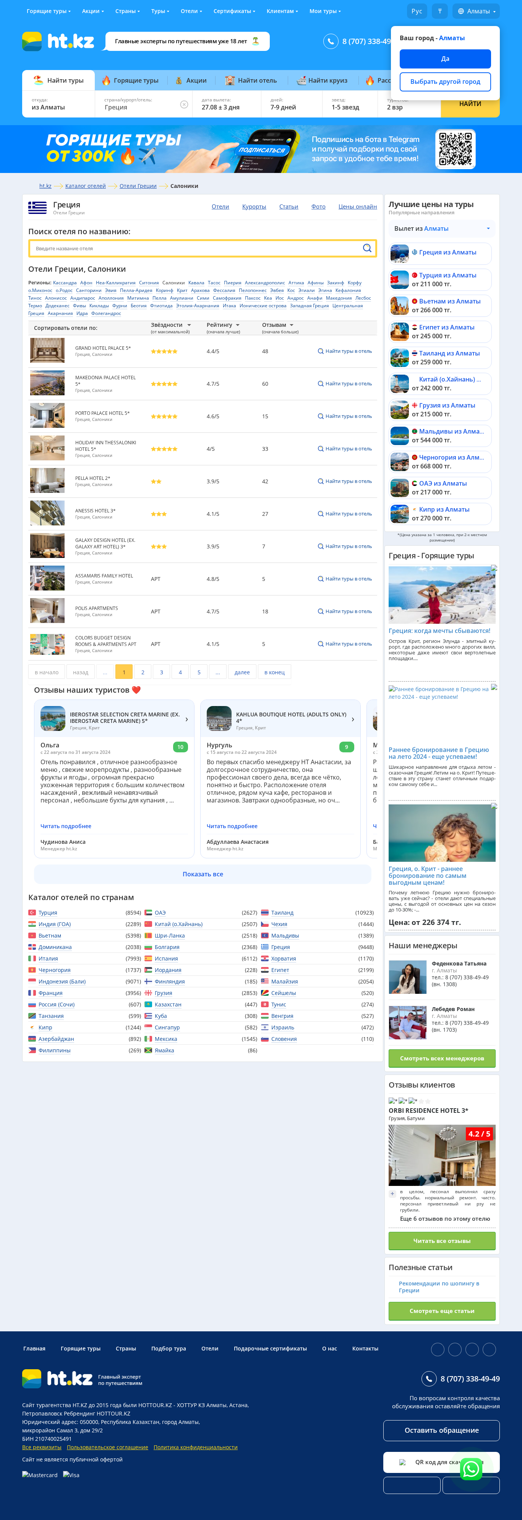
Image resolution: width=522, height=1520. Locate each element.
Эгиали (306, 290)
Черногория (55, 970)
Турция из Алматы (448, 275)
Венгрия (282, 1015)
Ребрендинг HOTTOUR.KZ (97, 1413)
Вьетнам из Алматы (450, 301)
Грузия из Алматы (447, 405)
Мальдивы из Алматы (453, 431)
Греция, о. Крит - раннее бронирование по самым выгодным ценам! (428, 875)
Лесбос (363, 298)
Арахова (200, 290)
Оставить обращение (442, 1430)
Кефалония (348, 290)
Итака (229, 305)
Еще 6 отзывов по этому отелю (445, 1218)
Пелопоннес (253, 290)
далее (242, 672)
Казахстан (168, 1004)
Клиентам (280, 11)
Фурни (119, 305)
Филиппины (55, 1050)
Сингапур (167, 1027)
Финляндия (170, 981)
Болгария (167, 947)
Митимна (138, 298)
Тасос (214, 282)
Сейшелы (283, 992)
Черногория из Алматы (455, 457)
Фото (318, 206)
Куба (161, 1015)
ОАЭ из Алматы (443, 483)
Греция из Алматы (448, 252)
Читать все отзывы (442, 1240)
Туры (158, 11)
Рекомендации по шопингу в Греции (439, 1287)
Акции (91, 11)
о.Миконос (40, 290)
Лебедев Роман (453, 1009)
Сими (203, 298)
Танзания (51, 1015)
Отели (189, 11)
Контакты (365, 1348)
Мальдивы (285, 935)
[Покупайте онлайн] (52, 1475)
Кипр (45, 1027)
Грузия (163, 992)
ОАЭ (160, 912)
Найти (470, 103)
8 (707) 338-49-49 (372, 41)
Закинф (335, 282)
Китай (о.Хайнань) (179, 924)
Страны (125, 11)
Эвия (111, 290)
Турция (48, 912)
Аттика (296, 282)
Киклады (99, 305)
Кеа (268, 298)
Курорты (254, 206)
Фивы (79, 305)
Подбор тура (168, 1348)
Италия (48, 958)
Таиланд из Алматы (449, 353)
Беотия (139, 305)
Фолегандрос (106, 313)
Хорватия (283, 958)
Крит (182, 290)
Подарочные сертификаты (270, 1348)
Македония (339, 298)
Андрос (295, 298)
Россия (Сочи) (57, 1004)
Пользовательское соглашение (107, 1447)
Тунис (278, 1004)
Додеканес (57, 305)
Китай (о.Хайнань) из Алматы (464, 379)
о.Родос (64, 290)
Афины (316, 282)
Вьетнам (50, 935)
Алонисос (56, 298)
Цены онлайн (358, 206)
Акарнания (60, 313)
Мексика (166, 1038)
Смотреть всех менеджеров (442, 1058)
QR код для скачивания (449, 1462)
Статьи (288, 206)
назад (80, 672)
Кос (291, 290)
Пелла (159, 298)
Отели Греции (138, 185)
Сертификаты (232, 11)
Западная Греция (309, 305)
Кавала (196, 282)
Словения (284, 1038)
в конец (274, 672)
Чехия (279, 924)
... (105, 672)
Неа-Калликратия (116, 282)
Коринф (164, 290)
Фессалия (224, 290)
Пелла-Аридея (136, 290)
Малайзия (284, 981)
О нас (329, 1348)
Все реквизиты (42, 1447)
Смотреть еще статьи (442, 1311)
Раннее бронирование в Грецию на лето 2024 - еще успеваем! (439, 753)
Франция (51, 992)
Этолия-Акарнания (197, 305)
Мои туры (323, 11)
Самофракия (227, 298)
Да (445, 58)
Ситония (149, 282)
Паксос (253, 298)
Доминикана (55, 947)
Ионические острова (263, 305)
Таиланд (282, 912)
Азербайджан (56, 1038)
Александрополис (265, 282)
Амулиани (181, 298)
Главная (34, 1348)
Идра (82, 313)
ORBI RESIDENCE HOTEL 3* (429, 1110)
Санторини (89, 290)
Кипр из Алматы (444, 509)
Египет (280, 970)
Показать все (203, 874)
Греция (66, 204)
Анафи (315, 298)
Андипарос (82, 298)
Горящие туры (46, 11)
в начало (46, 672)
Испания (166, 958)
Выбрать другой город (445, 81)
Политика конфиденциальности (196, 1447)
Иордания (168, 970)
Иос (280, 298)
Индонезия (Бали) (62, 981)
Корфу (355, 282)
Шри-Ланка (170, 935)
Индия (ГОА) (55, 924)
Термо (35, 305)
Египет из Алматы (447, 327)
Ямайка (164, 1050)
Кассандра (65, 282)
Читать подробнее (66, 826)
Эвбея (277, 290)
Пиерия (233, 282)
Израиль (282, 1027)
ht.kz (45, 185)
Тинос (35, 298)
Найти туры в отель (349, 350)
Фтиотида (161, 305)
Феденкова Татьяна (459, 963)
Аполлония (111, 298)
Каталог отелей (85, 185)
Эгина (325, 290)
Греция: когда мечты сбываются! (439, 630)
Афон (86, 282)
